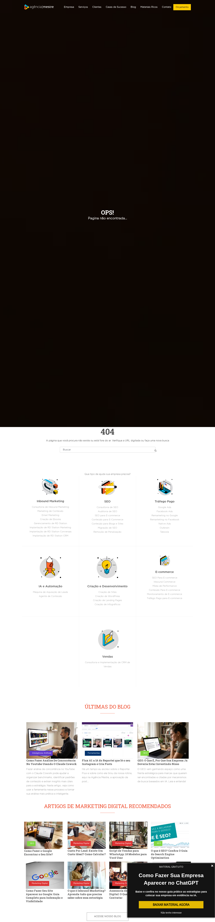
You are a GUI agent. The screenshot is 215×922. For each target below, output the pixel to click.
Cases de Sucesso (116, 7)
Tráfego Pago (164, 501)
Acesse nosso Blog (107, 916)
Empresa (69, 7)
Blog (133, 7)
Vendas (107, 656)
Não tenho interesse (171, 912)
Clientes (96, 7)
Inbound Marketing (50, 501)
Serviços (83, 7)
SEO (107, 501)
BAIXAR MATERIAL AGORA (171, 905)
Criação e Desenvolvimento (107, 586)
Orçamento (182, 7)
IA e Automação (50, 586)
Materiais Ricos (149, 7)
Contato (166, 7)
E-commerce (164, 572)
